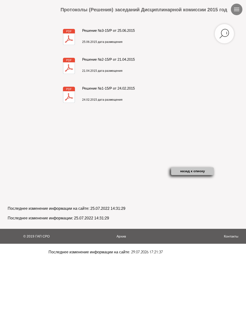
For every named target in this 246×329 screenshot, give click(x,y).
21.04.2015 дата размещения (102, 70)
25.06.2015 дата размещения (102, 42)
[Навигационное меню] (236, 9)
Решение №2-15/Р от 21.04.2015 (108, 59)
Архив (121, 236)
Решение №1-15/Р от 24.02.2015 (108, 88)
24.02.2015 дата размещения (102, 99)
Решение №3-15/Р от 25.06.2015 (108, 30)
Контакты (231, 236)
